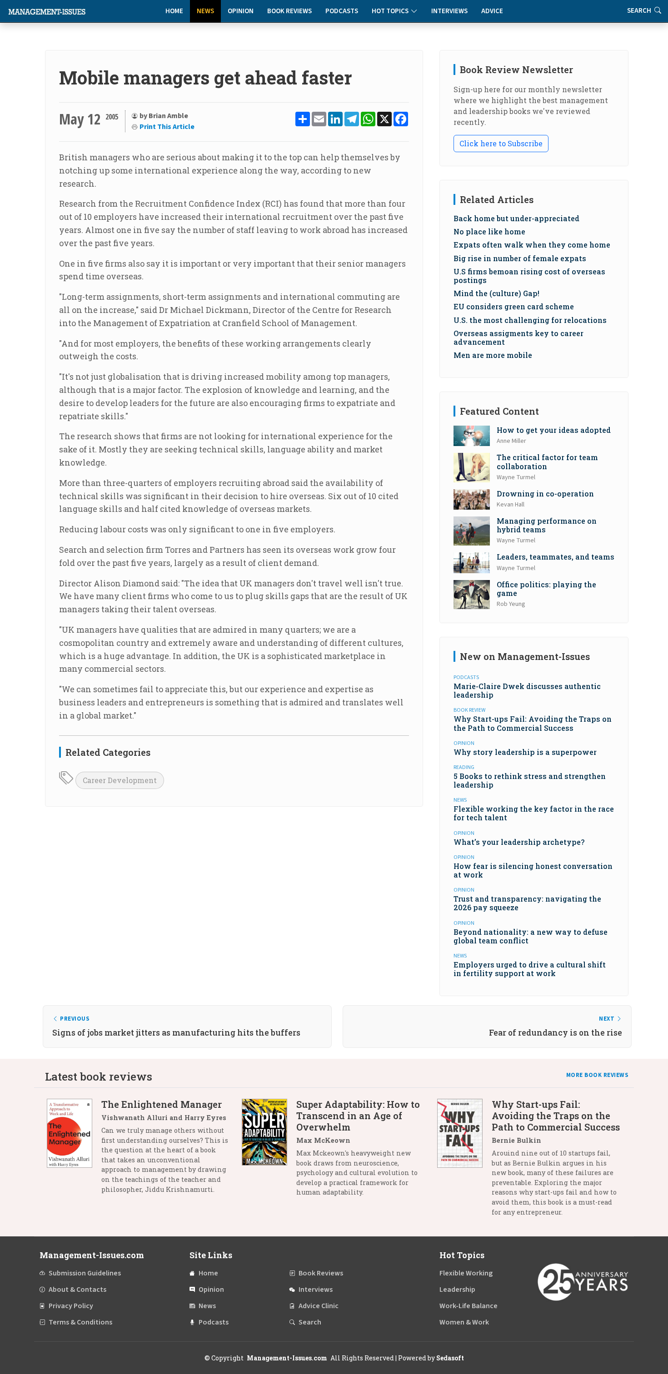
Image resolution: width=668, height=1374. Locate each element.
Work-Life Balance (468, 1306)
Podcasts (341, 11)
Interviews (449, 11)
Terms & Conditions (80, 1322)
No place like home (489, 231)
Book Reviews (289, 11)
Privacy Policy (71, 1306)
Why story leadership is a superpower (525, 752)
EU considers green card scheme (514, 306)
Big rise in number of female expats (520, 258)
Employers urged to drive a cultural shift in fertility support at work (530, 969)
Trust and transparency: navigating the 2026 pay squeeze (527, 903)
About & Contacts (77, 1289)
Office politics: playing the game (546, 589)
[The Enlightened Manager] (74, 1150)
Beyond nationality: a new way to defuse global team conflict (531, 936)
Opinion (241, 11)
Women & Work (464, 1322)
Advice (492, 11)
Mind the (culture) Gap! (496, 293)
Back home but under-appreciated (516, 218)
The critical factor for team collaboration (547, 461)
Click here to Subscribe (501, 143)
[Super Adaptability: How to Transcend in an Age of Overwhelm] (269, 1152)
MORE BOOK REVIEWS (597, 1075)
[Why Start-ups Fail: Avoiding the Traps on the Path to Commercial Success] (464, 1161)
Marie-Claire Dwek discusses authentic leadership (527, 690)
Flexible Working (466, 1273)
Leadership (457, 1289)
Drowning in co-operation (545, 493)
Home (174, 11)
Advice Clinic (319, 1306)
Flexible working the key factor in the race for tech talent (534, 813)
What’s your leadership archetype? (519, 842)
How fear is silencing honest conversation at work (533, 870)
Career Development (120, 780)
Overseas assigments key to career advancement (518, 337)
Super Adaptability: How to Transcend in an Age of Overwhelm (358, 1115)
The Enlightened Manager (161, 1104)
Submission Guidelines (85, 1273)
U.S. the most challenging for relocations (530, 320)
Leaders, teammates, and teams (555, 556)
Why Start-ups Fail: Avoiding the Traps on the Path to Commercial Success (533, 723)
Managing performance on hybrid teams (547, 525)
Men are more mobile (493, 355)
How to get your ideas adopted (554, 430)
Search (310, 1322)
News (205, 11)
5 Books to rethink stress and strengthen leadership (530, 780)
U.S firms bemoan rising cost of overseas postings (529, 276)
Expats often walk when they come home (532, 244)
